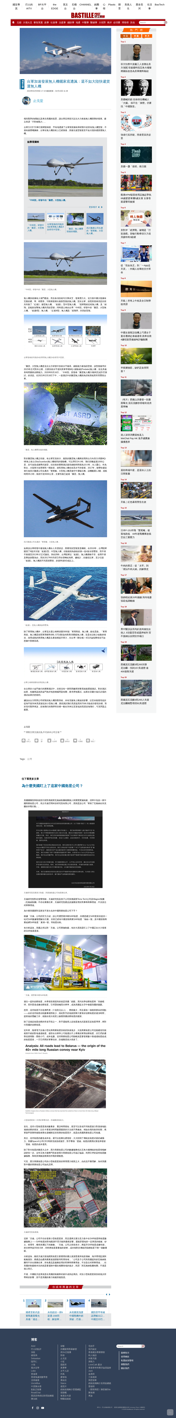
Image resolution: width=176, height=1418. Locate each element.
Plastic (112, 4)
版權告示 (125, 1353)
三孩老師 (92, 1377)
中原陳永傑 (36, 1386)
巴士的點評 (36, 1349)
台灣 (29, 759)
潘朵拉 (63, 1380)
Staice (63, 1383)
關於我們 (125, 1368)
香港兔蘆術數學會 (39, 1377)
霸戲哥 (63, 1365)
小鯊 (62, 1361)
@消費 (116, 22)
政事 (46, 22)
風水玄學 (35, 1368)
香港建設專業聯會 (96, 1352)
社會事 (54, 22)
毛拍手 (91, 1346)
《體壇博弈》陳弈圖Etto (99, 1389)
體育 (119, 6)
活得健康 (35, 1380)
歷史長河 (139, 6)
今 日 (125, 36)
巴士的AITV (29, 6)
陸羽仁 (34, 1361)
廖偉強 (63, 1377)
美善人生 (128, 6)
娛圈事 (96, 6)
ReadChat (35, 1392)
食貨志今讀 (65, 1396)
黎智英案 (38, 22)
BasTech (160, 4)
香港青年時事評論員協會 (99, 1368)
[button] (98, 207)
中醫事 (85, 22)
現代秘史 (92, 1349)
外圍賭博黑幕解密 (68, 1349)
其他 (132, 22)
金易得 (91, 1374)
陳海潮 (91, 1392)
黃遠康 (34, 1374)
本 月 (147, 36)
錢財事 (70, 22)
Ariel (33, 1346)
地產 (78, 22)
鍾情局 (34, 1355)
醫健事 (93, 22)
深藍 (33, 1352)
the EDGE (54, 6)
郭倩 (62, 1355)
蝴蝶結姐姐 (65, 1399)
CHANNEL (85, 4)
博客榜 (125, 22)
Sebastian (35, 1358)
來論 (90, 1396)
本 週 (136, 36)
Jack (90, 1371)
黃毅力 (91, 1361)
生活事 (149, 6)
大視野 (102, 22)
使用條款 (125, 1357)
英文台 (65, 6)
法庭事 (62, 22)
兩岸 (109, 22)
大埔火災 (27, 22)
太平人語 (64, 1371)
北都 (19, 22)
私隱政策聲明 (127, 1360)
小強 (33, 1365)
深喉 (62, 1346)
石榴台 (74, 6)
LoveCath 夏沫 (95, 1365)
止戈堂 (63, 1358)
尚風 (62, 1374)
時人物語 (92, 1355)
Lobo (33, 1371)
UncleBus (35, 1383)
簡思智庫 (92, 1380)
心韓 (104, 6)
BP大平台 (42, 6)
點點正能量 (36, 1389)
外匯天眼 (92, 1358)
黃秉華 (63, 1368)
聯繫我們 (125, 1364)
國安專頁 (16, 6)
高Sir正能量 (65, 1352)
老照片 (63, 1386)
